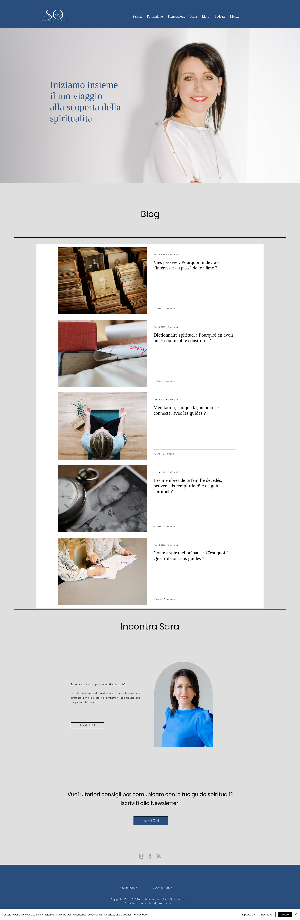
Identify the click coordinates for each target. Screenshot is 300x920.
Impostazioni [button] (248, 914)
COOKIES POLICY (162, 887)
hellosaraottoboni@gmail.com (151, 903)
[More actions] (235, 254)
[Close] (296, 914)
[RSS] (158, 856)
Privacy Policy (141, 914)
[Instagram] (141, 856)
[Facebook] (150, 856)
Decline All (267, 914)
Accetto (285, 914)
